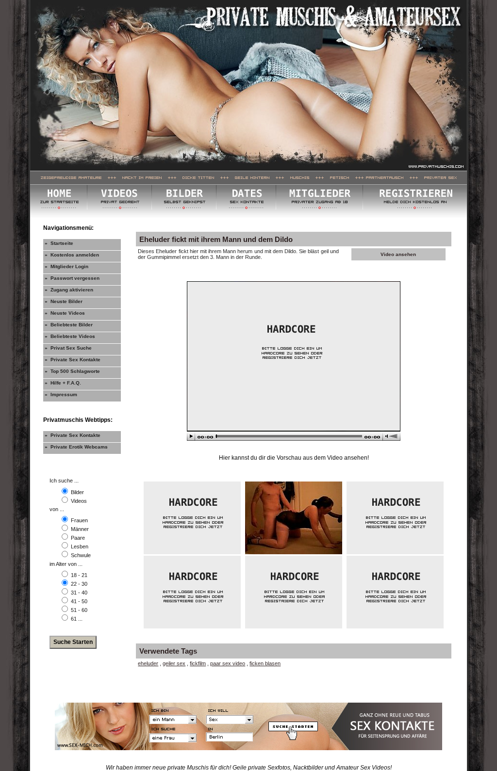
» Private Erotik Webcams (76, 447)
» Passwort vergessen (72, 278)
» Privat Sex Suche (68, 348)
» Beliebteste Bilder (69, 324)
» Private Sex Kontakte (72, 359)
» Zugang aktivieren (69, 289)
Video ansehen (398, 254)
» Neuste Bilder (64, 301)
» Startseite (59, 243)
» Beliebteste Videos (70, 336)
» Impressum (61, 394)
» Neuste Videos (65, 313)
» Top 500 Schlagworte (72, 371)
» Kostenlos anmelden (72, 254)
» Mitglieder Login (66, 266)
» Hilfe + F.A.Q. (63, 383)
